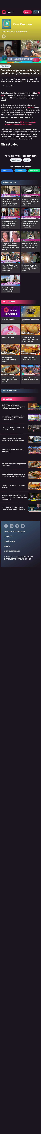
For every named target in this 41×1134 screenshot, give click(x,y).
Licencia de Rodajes (12, 551)
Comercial (8, 536)
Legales (7, 546)
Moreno (27, 160)
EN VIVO (27, 12)
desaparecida (16, 160)
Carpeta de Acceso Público (14, 532)
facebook (6, 171)
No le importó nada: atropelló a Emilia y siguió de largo (20, 123)
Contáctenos (9, 541)
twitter (20, 171)
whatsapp (34, 171)
